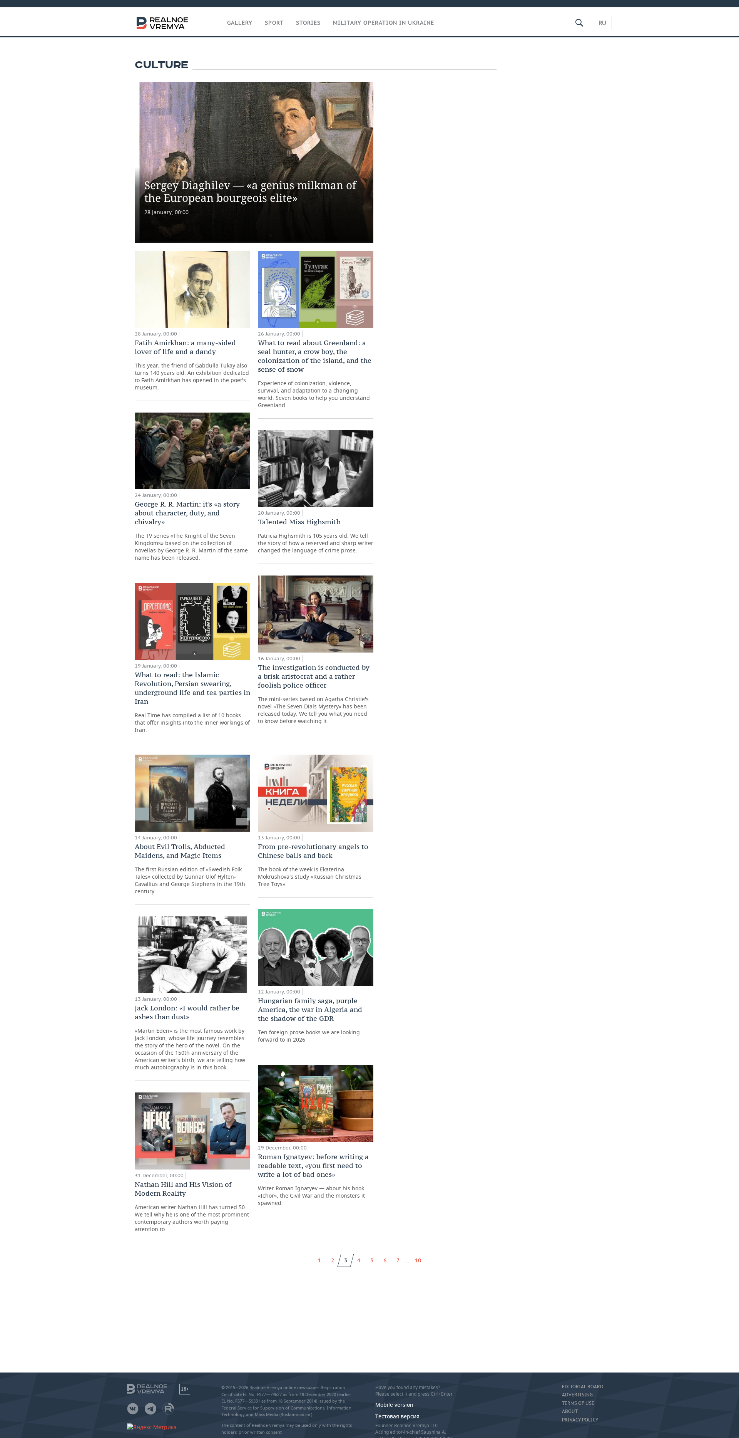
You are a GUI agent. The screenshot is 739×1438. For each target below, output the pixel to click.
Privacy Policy (580, 1420)
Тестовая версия (397, 1416)
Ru (602, 23)
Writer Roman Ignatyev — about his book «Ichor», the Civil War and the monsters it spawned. (313, 1179)
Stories (308, 22)
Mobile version (394, 1404)
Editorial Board (583, 1386)
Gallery (239, 22)
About (570, 1411)
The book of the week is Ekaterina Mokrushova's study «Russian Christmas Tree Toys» (313, 865)
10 (418, 1260)
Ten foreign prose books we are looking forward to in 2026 (310, 1019)
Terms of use (578, 1403)
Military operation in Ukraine (383, 22)
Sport (274, 22)
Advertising (577, 1395)
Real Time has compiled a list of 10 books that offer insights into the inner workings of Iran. (192, 701)
